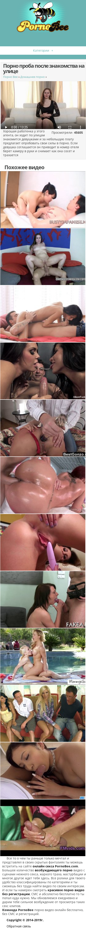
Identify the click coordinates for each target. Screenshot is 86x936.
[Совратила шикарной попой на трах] (43, 485)
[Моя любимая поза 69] (43, 313)
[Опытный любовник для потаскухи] (43, 256)
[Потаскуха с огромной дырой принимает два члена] (43, 428)
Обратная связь (19, 926)
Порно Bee (10, 77)
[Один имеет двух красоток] (43, 371)
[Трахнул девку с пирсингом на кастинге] (43, 599)
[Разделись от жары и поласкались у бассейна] (43, 656)
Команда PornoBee (18, 910)
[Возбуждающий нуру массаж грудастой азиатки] (43, 199)
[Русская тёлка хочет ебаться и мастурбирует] (43, 542)
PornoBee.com (66, 866)
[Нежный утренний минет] (43, 770)
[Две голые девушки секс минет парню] (43, 827)
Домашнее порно (32, 77)
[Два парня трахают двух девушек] (43, 713)
